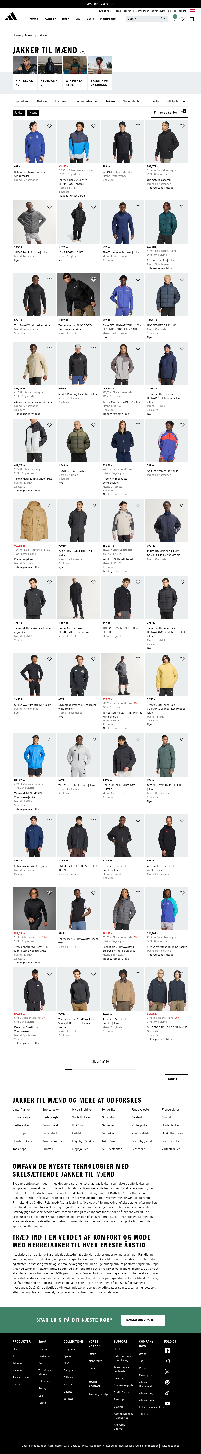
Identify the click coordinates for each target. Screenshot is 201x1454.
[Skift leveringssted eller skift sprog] (192, 11)
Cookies (75, 1445)
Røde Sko (108, 1141)
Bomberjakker (22, 1141)
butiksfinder (105, 11)
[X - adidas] (176, 1372)
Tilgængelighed (170, 1445)
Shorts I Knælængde (50, 1150)
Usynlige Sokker (83, 1141)
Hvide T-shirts (82, 1109)
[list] (100, 101)
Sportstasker (51, 1109)
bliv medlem (158, 11)
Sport (90, 18)
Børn (65, 18)
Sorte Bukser (81, 1117)
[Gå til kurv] (191, 19)
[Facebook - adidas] (176, 1351)
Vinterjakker (140, 1125)
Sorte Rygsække (143, 1141)
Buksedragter (22, 1117)
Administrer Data (58, 1445)
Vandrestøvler (141, 1133)
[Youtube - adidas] (176, 1404)
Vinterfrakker (22, 1109)
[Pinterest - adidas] (176, 1383)
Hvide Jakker (171, 1125)
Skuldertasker (112, 1149)
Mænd (34, 18)
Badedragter (51, 1117)
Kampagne (108, 18)
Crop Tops (19, 1133)
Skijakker (108, 1125)
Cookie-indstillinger (34, 1445)
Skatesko (138, 1117)
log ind (182, 11)
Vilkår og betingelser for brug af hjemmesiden (131, 1445)
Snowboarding (52, 1125)
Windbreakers (52, 1141)
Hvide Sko (108, 1109)
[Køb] (11, 17)
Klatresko (138, 1149)
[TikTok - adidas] (176, 1393)
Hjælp (118, 11)
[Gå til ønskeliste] (182, 19)
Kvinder (50, 18)
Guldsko (77, 1133)
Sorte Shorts (170, 1141)
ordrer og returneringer (136, 11)
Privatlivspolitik (91, 1445)
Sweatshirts (50, 1133)
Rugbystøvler (141, 1109)
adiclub (172, 11)
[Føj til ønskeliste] (49, 127)
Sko (77, 18)
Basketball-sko (172, 1133)
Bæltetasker (21, 1125)
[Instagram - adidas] (176, 1361)
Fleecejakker (170, 1109)
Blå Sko (77, 1125)
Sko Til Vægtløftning (170, 1118)
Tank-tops (19, 1149)
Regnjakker (80, 1149)
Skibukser (109, 1133)
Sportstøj (108, 1117)
